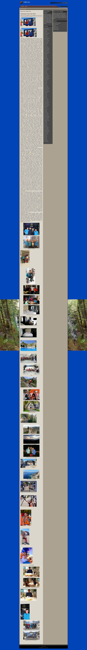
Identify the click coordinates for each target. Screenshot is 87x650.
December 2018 (46, 48)
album (26, 6)
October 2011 (46, 132)
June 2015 (45, 82)
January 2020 (46, 39)
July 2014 (45, 93)
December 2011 (46, 130)
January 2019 (46, 47)
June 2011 (45, 136)
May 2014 (45, 96)
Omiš (24, 16)
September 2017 (46, 63)
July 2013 (45, 107)
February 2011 (46, 141)
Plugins (54, 25)
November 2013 (46, 102)
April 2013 (45, 111)
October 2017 (46, 62)
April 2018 (45, 57)
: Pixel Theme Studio (45, 647)
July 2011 (45, 135)
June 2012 (45, 122)
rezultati (22, 6)
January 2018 (46, 59)
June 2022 (45, 35)
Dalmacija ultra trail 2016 (28, 14)
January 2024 (46, 28)
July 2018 (45, 54)
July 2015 (45, 81)
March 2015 (46, 86)
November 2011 (46, 131)
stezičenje (26, 16)
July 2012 (45, 121)
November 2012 (46, 117)
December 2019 (46, 40)
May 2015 (45, 83)
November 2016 (46, 68)
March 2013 (46, 112)
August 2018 (46, 53)
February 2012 (46, 127)
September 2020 (46, 38)
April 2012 (45, 125)
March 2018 (46, 58)
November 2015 (46, 76)
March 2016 (46, 73)
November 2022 (46, 33)
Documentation (55, 24)
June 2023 (45, 30)
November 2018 (46, 49)
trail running (30, 16)
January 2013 (46, 115)
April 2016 (45, 72)
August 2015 (46, 79)
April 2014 (45, 97)
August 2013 (46, 106)
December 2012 (46, 116)
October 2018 (46, 50)
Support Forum (55, 28)
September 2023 (46, 29)
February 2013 (46, 113)
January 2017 (46, 67)
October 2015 (46, 77)
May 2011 (45, 137)
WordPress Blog (56, 29)
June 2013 (45, 108)
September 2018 (46, 52)
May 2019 (45, 44)
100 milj (37, 15)
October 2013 (46, 103)
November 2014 (46, 88)
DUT (22, 16)
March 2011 (46, 140)
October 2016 (46, 69)
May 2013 (45, 110)
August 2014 (46, 92)
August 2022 (46, 34)
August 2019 (46, 43)
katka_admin (30, 15)
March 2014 (46, 98)
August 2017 (46, 64)
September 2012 (46, 120)
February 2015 (46, 87)
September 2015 (46, 78)
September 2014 (46, 91)
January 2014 (46, 101)
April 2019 (45, 45)
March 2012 (46, 126)
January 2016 (46, 74)
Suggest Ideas (55, 26)
